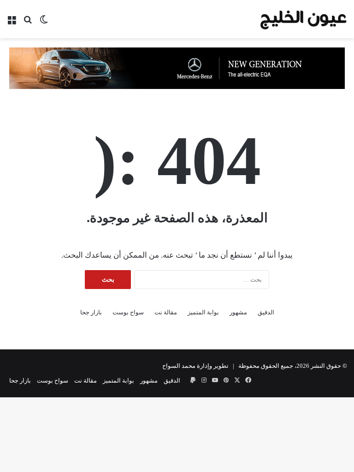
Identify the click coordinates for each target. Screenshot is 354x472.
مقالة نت (165, 312)
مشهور (238, 312)
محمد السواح (178, 365)
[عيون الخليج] (303, 19)
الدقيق (266, 312)
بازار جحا (91, 312)
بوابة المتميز (203, 312)
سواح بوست (128, 312)
